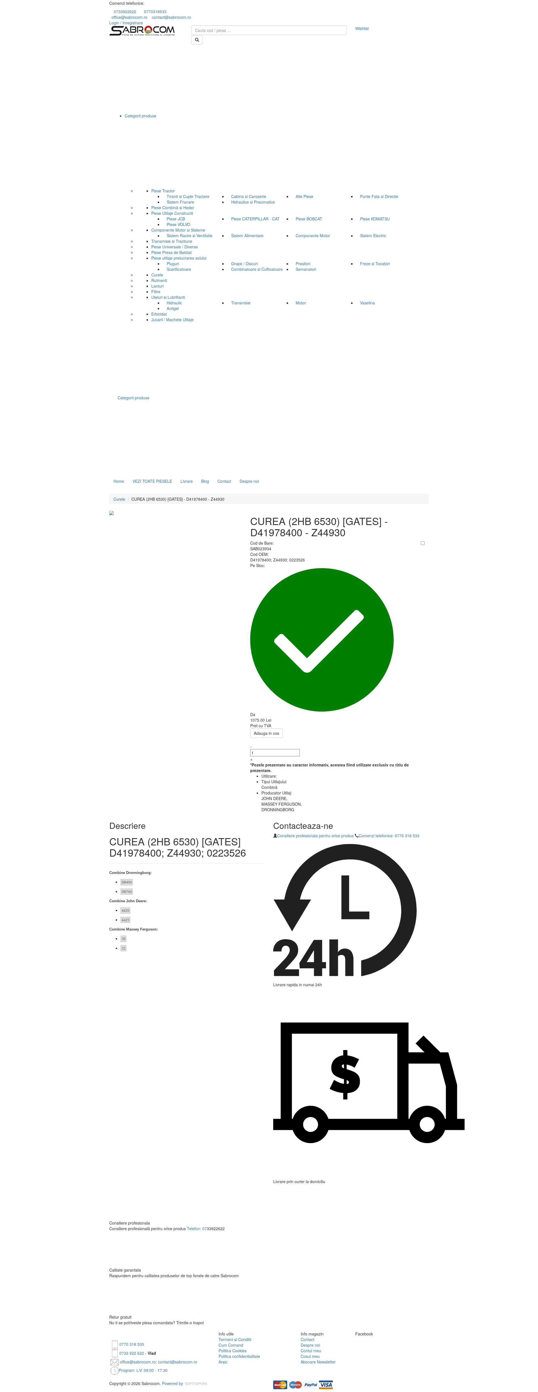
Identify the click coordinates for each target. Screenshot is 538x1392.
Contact (224, 481)
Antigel (173, 308)
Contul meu (311, 1350)
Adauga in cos (266, 733)
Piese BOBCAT (309, 218)
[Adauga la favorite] (423, 543)
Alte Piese (304, 196)
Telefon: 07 (197, 1228)
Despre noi (249, 481)
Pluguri (173, 263)
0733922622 (125, 11)
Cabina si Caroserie (248, 196)
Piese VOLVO (178, 224)
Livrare (186, 481)
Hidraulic (174, 303)
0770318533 (155, 11)
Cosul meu (310, 1356)
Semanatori (306, 269)
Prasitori (303, 263)
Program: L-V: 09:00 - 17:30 (143, 1370)
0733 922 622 (131, 1353)
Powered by (173, 1383)
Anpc (223, 1362)
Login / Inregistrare (126, 22)
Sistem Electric (373, 235)
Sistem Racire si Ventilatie (189, 235)
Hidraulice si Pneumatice (253, 202)
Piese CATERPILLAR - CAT (255, 218)
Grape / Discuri (244, 263)
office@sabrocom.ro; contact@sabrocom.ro (158, 1362)
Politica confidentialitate (239, 1356)
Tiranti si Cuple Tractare (188, 196)
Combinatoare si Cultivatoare (257, 269)
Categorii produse (134, 397)
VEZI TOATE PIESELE (152, 481)
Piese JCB (176, 218)
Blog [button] (205, 481)
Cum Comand (231, 1345)
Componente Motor (313, 235)
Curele (119, 499)
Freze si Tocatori (375, 263)
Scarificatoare (179, 269)
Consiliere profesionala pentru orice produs (315, 835)
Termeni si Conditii (235, 1339)
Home (118, 481)
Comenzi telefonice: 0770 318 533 (389, 835)
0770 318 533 (131, 1344)
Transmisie (241, 303)
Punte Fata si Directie (379, 196)
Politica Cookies (233, 1350)
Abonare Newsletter (318, 1362)
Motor (301, 303)
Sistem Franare (180, 202)
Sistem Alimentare (247, 235)
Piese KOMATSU (375, 218)
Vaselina (367, 303)
